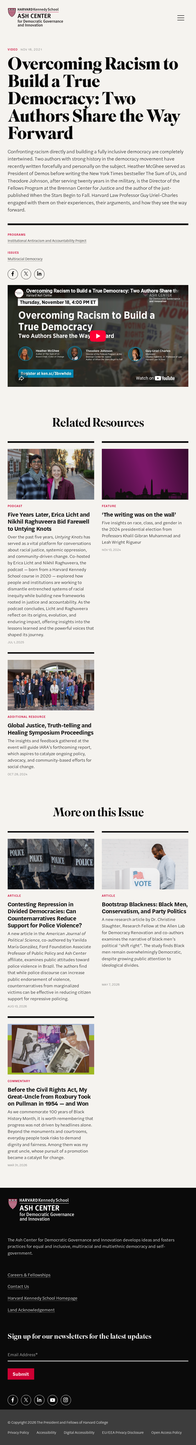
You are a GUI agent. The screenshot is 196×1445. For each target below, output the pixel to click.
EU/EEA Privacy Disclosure (123, 1432)
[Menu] (180, 17)
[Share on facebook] (13, 274)
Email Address (16, 1348)
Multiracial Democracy (25, 258)
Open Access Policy (166, 1432)
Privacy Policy (18, 1432)
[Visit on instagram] (66, 1400)
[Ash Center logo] (35, 17)
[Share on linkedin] (39, 274)
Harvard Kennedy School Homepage (42, 1298)
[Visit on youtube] (53, 1400)
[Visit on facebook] (13, 1400)
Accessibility (46, 1432)
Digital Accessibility (79, 1432)
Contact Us (18, 1286)
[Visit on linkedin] (39, 1400)
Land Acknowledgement (31, 1310)
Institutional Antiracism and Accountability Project (47, 240)
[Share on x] (26, 274)
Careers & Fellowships (29, 1275)
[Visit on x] (26, 1400)
